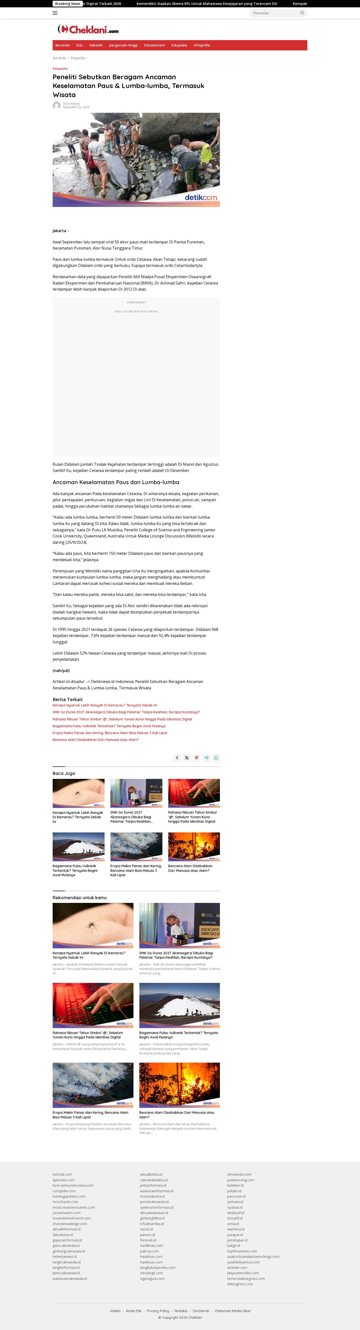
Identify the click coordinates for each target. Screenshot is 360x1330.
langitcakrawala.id (67, 1262)
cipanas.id (235, 1207)
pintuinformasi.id (153, 1185)
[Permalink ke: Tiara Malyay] (56, 105)
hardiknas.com (151, 1245)
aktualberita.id (151, 1174)
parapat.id (235, 1234)
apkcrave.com (64, 1180)
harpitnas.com (151, 1256)
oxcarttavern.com (67, 1212)
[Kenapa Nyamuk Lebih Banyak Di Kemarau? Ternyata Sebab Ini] (79, 793)
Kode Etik (134, 1311)
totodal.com (62, 1174)
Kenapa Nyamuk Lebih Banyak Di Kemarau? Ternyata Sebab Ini (105, 705)
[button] (302, 13)
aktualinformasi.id (67, 1229)
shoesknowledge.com (70, 1223)
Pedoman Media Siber (233, 1311)
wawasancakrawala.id (70, 1278)
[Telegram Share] (206, 758)
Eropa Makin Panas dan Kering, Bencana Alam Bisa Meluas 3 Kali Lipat (110, 733)
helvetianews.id (65, 1256)
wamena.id (235, 1229)
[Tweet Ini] (187, 758)
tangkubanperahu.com (158, 1267)
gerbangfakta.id (152, 1218)
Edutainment (154, 45)
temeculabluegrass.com (246, 1278)
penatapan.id (237, 1240)
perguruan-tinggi (123, 45)
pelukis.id (234, 1191)
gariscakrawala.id (66, 1245)
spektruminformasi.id (156, 1207)
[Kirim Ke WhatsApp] (216, 758)
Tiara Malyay (71, 104)
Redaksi (181, 1311)
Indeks (115, 1311)
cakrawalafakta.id (154, 1180)
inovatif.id (234, 1218)
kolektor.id (235, 1185)
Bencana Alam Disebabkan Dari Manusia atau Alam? (96, 740)
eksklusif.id (235, 1212)
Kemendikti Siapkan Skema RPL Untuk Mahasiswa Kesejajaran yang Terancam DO (165, 3)
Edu (80, 45)
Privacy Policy (158, 1311)
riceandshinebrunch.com (72, 1218)
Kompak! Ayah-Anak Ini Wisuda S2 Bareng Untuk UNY (296, 3)
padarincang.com (240, 1180)
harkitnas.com (151, 1262)
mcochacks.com (65, 1201)
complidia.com (64, 1191)
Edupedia (179, 45)
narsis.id (146, 1229)
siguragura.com (152, 1278)
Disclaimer (201, 1311)
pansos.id (147, 1234)
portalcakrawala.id (154, 1201)
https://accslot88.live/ (244, 58)
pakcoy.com (149, 1251)
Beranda (63, 45)
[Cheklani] (87, 29)
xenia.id (233, 1223)
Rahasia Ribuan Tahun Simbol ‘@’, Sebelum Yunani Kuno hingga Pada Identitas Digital (122, 719)
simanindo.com (239, 1174)
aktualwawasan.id (154, 1212)
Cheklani (195, 1317)
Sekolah (96, 45)
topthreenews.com (242, 1251)
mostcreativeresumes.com (74, 1207)
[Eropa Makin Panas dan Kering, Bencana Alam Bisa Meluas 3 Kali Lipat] (136, 847)
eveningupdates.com (69, 1196)
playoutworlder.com (243, 1273)
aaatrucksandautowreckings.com (253, 1256)
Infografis (202, 45)
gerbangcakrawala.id (69, 1251)
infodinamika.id (152, 1223)
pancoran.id (236, 1196)
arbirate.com (237, 1267)
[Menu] (56, 13)
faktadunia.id (63, 1234)
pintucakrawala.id (66, 1273)
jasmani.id (235, 1201)
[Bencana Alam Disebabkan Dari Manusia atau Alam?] (194, 847)
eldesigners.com (240, 1284)
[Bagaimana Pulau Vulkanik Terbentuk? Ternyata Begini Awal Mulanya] (79, 847)
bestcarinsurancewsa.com (73, 1185)
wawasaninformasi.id (156, 1191)
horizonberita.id (152, 1196)
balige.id (233, 1245)
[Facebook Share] (177, 758)
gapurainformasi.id (67, 1240)
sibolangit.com (151, 1273)
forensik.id (148, 1240)
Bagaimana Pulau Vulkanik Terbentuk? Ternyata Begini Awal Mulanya (109, 726)
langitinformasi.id (66, 1267)
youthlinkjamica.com (243, 1262)
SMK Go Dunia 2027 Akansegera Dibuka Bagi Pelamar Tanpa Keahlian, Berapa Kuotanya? (126, 712)
